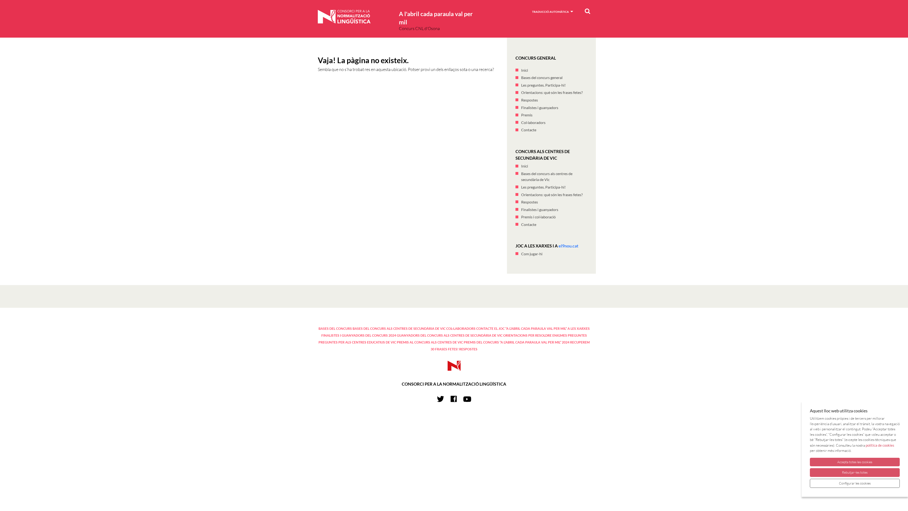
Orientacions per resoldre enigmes (535, 335)
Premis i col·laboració (538, 217)
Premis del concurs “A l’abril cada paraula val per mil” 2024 (516, 342)
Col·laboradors (533, 122)
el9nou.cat (568, 245)
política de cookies (880, 445)
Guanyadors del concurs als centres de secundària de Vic (449, 335)
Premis (527, 115)
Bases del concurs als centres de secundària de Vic (399, 328)
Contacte (528, 130)
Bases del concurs (335, 328)
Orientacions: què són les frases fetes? (552, 92)
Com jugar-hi (531, 253)
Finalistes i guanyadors (539, 107)
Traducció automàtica (550, 11)
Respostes (529, 100)
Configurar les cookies (855, 483)
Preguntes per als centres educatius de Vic (357, 342)
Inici (524, 70)
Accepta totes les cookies (854, 462)
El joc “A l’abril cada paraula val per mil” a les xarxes (542, 328)
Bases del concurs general (542, 77)
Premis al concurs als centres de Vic (430, 342)
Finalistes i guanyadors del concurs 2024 (358, 335)
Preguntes (577, 335)
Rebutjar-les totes (855, 472)
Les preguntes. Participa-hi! (543, 85)
